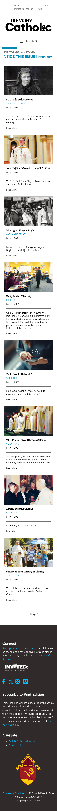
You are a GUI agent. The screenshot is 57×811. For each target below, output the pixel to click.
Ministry (11, 300)
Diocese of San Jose (13, 793)
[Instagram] (18, 682)
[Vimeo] (26, 682)
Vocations (12, 443)
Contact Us (15, 745)
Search (30, 41)
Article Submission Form (23, 741)
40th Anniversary (16, 234)
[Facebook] (4, 682)
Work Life (11, 378)
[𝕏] (11, 682)
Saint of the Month (17, 103)
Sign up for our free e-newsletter (20, 648)
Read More (11, 127)
